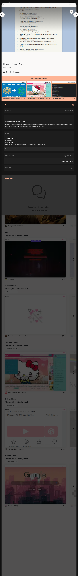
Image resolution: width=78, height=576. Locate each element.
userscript (35, 126)
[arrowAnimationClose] (2, 14)
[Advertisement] (7, 288)
